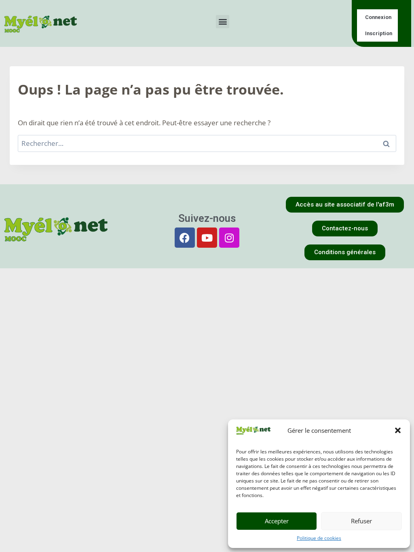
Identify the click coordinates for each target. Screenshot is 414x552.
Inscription (378, 33)
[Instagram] (229, 238)
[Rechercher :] (207, 143)
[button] (398, 430)
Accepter (277, 521)
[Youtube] (207, 238)
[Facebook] (185, 238)
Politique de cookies (319, 538)
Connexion (378, 17)
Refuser (361, 521)
